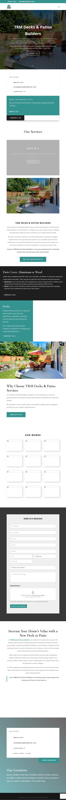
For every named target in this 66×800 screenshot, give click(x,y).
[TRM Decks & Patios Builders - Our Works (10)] (14, 487)
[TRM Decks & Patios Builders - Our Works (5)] (33, 456)
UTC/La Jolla (36, 781)
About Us (13, 111)
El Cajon (47, 775)
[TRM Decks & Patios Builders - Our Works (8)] (51, 456)
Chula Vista (24, 775)
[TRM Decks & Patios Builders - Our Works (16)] (33, 472)
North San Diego (28, 778)
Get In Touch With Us (33, 259)
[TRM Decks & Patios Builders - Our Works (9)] (51, 441)
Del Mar (40, 775)
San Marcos (54, 778)
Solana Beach (25, 781)
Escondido (10, 778)
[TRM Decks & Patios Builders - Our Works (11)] (33, 441)
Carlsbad (15, 775)
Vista (43, 781)
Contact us (9, 295)
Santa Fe (10, 781)
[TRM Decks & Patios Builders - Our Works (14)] (51, 487)
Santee (16, 781)
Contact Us (33, 53)
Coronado (33, 775)
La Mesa (18, 778)
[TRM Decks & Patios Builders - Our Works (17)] (51, 472)
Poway (46, 778)
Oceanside (40, 778)
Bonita (9, 775)
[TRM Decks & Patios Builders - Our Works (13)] (33, 487)
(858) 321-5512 (16, 415)
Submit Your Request (18, 606)
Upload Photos (15, 586)
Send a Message (49, 760)
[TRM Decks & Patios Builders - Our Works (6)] (14, 472)
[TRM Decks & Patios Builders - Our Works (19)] (14, 441)
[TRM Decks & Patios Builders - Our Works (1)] (14, 456)
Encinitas (54, 775)
